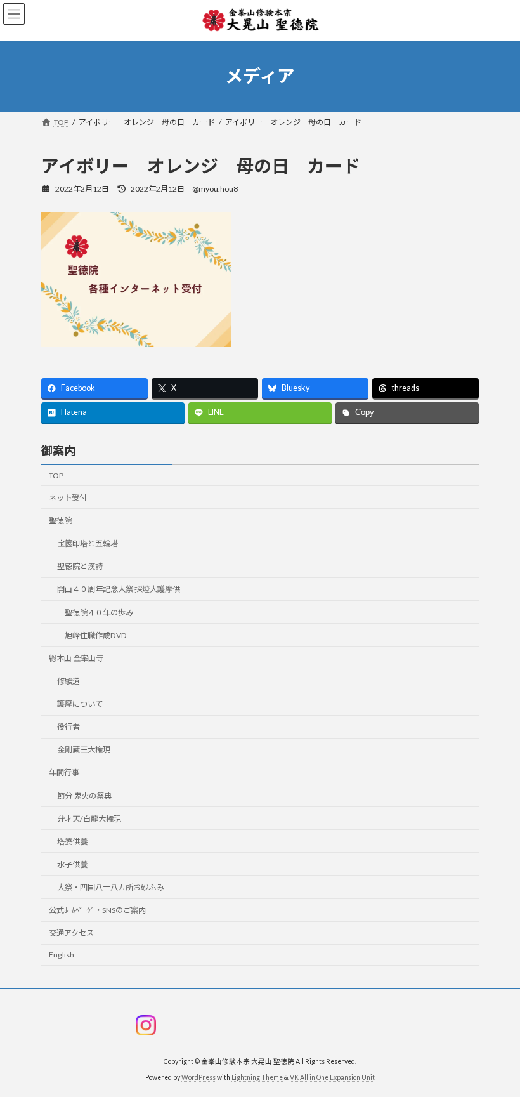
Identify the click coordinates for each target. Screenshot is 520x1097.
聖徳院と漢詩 (80, 566)
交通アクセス (71, 933)
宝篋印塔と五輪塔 (87, 543)
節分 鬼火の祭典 (84, 796)
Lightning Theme (257, 1077)
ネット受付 (68, 498)
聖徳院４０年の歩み (99, 612)
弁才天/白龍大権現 (89, 819)
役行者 (68, 727)
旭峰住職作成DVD (96, 635)
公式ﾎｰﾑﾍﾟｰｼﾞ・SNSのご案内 (97, 910)
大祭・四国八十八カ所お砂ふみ (110, 887)
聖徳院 (60, 520)
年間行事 (64, 772)
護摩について (80, 704)
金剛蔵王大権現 (83, 749)
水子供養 (72, 864)
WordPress (198, 1077)
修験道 (68, 681)
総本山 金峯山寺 (76, 658)
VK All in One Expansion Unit (332, 1077)
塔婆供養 (72, 841)
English (61, 954)
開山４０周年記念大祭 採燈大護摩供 (118, 589)
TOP (56, 475)
